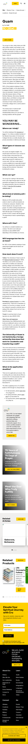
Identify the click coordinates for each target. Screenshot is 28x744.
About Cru (17, 664)
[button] (12, 549)
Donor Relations (7, 689)
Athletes (4, 704)
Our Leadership (7, 680)
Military (4, 712)
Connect (5, 700)
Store (4, 695)
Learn (18, 671)
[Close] (26, 727)
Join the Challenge (13, 469)
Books (18, 680)
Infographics (19, 685)
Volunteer (19, 715)
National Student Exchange (12, 260)
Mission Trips (20, 707)
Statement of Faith (6, 683)
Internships (19, 709)
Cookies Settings (14, 735)
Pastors (4, 715)
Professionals (6, 717)
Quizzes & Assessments (20, 691)
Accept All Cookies (14, 740)
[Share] (15, 28)
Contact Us (5, 692)
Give (15, 3)
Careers (18, 712)
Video (17, 695)
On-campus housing (13, 301)
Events (18, 704)
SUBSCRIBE (8, 635)
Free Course (11, 504)
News (4, 687)
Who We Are (6, 677)
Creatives (5, 707)
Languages (19, 688)
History (4, 675)
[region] (14, 735)
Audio (17, 675)
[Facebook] (3, 28)
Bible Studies (20, 677)
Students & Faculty (5, 721)
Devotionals (19, 683)
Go (17, 700)
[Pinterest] (9, 28)
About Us (11, 435)
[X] (6, 28)
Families (4, 709)
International (19, 717)
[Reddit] (12, 28)
